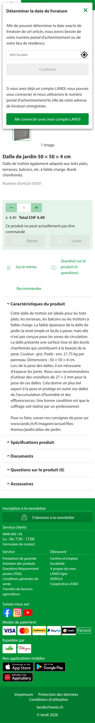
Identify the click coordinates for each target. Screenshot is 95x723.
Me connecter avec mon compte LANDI (48, 119)
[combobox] (43, 54)
